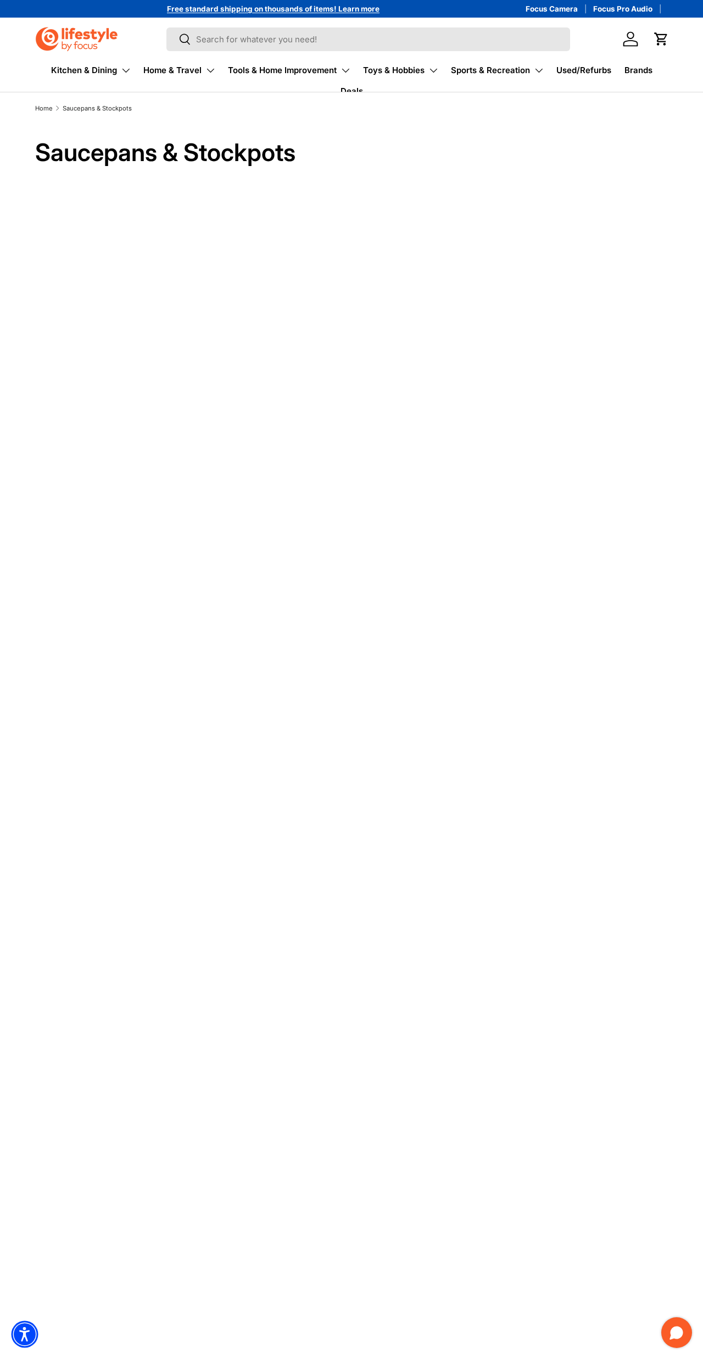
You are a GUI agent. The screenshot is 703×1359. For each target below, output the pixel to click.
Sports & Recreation (490, 70)
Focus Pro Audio (622, 8)
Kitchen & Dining (84, 70)
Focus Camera (552, 8)
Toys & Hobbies (394, 70)
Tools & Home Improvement (282, 70)
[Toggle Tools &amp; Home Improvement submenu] (345, 70)
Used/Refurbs (583, 70)
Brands (638, 70)
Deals (352, 91)
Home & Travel (172, 70)
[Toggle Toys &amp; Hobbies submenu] (433, 70)
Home (44, 108)
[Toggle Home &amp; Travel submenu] (210, 70)
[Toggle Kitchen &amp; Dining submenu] (125, 70)
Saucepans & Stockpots (97, 108)
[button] (661, 39)
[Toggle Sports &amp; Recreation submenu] (538, 70)
